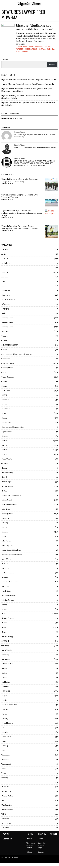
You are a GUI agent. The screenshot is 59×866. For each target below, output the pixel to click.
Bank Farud (22, 46)
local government (7, 573)
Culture (4, 386)
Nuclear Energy (7, 636)
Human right (6, 482)
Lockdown (5, 577)
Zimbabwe (5, 828)
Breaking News (7, 318)
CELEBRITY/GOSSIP (9, 345)
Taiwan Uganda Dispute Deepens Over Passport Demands (27, 84)
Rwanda (4, 709)
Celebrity (4, 340)
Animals (4, 277)
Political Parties (7, 664)
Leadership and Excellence (11, 550)
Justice (4, 527)
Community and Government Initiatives (16, 354)
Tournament (6, 764)
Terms (40, 838)
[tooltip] (6, 136)
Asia (3, 286)
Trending (4, 778)
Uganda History (7, 791)
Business (4, 331)
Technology (5, 755)
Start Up (4, 746)
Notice (3, 632)
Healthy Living (7, 472)
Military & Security (8, 595)
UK (2, 800)
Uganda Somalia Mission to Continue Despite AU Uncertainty (28, 79)
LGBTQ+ (4, 564)
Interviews (5, 509)
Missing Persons (7, 600)
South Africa (6, 737)
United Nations (7, 809)
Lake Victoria (6, 541)
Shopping (4, 732)
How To (4, 477)
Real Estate (5, 682)
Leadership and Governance (11, 554)
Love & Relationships (9, 582)
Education (5, 413)
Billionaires (5, 304)
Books (3, 313)
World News (6, 823)
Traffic (3, 768)
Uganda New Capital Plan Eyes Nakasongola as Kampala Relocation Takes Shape (21, 213)
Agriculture (5, 263)
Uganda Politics (7, 796)
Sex (2, 727)
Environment (6, 422)
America (4, 272)
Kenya (3, 536)
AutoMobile (5, 290)
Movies (4, 609)
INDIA (4, 491)
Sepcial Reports (7, 723)
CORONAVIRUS (7, 363)
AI (2, 268)
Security (4, 718)
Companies (5, 359)
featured (4, 445)
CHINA (4, 350)
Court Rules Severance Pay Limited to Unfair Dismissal (35, 148)
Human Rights (7, 486)
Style (3, 750)
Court (47, 46)
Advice (3, 254)
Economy (4, 400)
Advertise (42, 843)
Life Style (5, 568)
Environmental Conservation (12, 427)
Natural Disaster (7, 618)
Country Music (7, 368)
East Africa (5, 391)
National (51, 49)
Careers (4, 336)
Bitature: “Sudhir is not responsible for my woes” (35, 27)
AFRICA (4, 258)
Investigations (31, 49)
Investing (5, 518)
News (18, 52)
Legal (40, 848)
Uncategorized (6, 805)
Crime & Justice (7, 377)
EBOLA (4, 395)
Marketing (5, 586)
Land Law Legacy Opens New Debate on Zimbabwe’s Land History (34, 136)
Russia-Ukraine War (9, 705)
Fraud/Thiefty (6, 459)
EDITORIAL (6, 409)
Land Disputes (6, 545)
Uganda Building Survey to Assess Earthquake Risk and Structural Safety (19, 227)
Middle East (6, 591)
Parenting (5, 655)
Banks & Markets (36, 46)
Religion (4, 696)
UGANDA (5, 787)
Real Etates (5, 687)
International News (8, 504)
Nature (4, 623)
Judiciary (4, 523)
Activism (4, 249)
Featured (19, 49)
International (6, 500)
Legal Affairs (6, 559)
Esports (4, 436)
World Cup (5, 819)
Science (4, 714)
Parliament (5, 659)
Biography (5, 309)
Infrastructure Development (12, 495)
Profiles (4, 673)
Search (4, 60)
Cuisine (4, 381)
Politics (4, 668)
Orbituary (5, 646)
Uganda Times (19, 132)
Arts (3, 281)
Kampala (42, 49)
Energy (4, 418)
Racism (4, 677)
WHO (3, 814)
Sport (3, 741)
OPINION (24, 52)
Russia (4, 700)
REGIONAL (5, 691)
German (4, 463)
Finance (4, 454)
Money (4, 605)
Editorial (4, 404)
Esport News (6, 432)
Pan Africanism (7, 650)
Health (4, 468)
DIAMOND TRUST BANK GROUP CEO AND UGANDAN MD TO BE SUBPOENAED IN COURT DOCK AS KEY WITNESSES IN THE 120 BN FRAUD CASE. (34, 163)
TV (2, 782)
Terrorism (5, 759)
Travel (3, 773)
